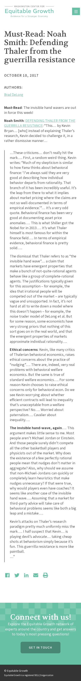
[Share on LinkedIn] (26, 575)
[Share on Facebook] (7, 575)
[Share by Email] (35, 575)
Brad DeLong (13, 94)
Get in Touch (40, 647)
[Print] (45, 575)
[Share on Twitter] (16, 575)
